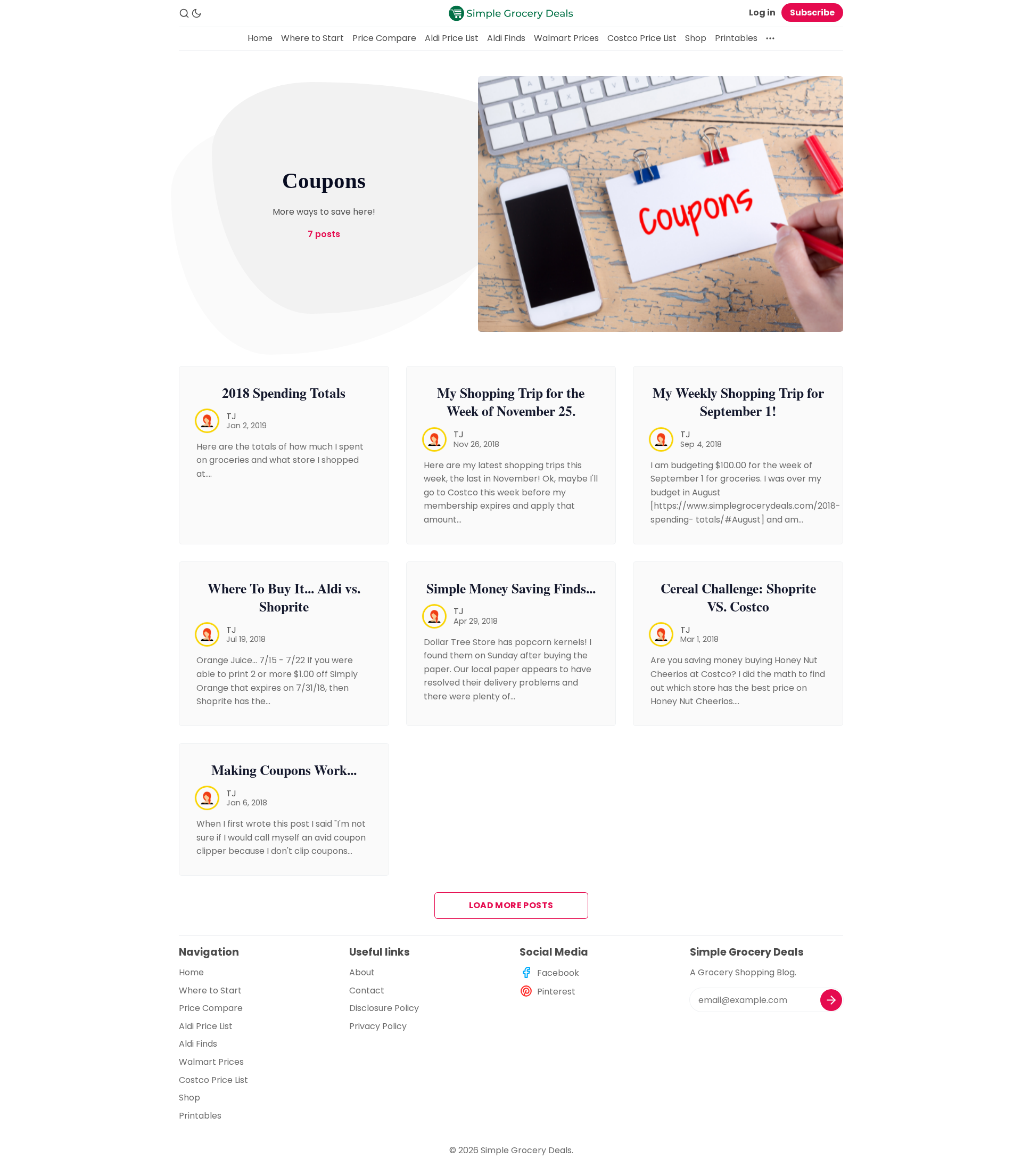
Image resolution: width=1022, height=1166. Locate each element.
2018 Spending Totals (283, 392)
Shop (695, 38)
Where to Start (312, 38)
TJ (231, 416)
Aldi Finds (506, 38)
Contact (366, 990)
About (362, 972)
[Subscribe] (831, 1000)
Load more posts (511, 905)
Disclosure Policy (384, 1008)
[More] (770, 38)
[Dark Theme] (196, 13)
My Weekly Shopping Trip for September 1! (738, 401)
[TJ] (207, 420)
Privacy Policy (378, 1026)
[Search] (184, 13)
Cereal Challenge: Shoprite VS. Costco (738, 597)
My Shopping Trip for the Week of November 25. (510, 401)
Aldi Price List (452, 38)
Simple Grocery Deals (526, 1150)
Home (260, 38)
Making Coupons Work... (284, 770)
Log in (762, 12)
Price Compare (384, 38)
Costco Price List (642, 38)
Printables (736, 38)
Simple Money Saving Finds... (511, 588)
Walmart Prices (566, 38)
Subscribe (812, 12)
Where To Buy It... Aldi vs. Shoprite (284, 597)
